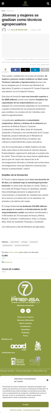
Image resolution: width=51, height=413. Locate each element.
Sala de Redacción (19, 30)
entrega (24, 242)
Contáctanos (25, 326)
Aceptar (26, 404)
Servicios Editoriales (25, 320)
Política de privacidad (23, 371)
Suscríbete (25, 329)
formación (33, 242)
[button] (47, 380)
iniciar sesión (14, 252)
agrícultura (15, 242)
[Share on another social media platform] (44, 70)
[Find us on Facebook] (22, 311)
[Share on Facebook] (15, 70)
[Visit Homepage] (25, 3)
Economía (10, 11)
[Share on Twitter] (25, 70)
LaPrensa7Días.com (40, 371)
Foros (25, 336)
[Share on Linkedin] (35, 70)
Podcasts (25, 333)
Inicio (3, 11)
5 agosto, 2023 (36, 30)
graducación (7, 245)
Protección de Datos (7, 371)
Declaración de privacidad (31, 410)
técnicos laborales (22, 245)
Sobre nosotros (25, 323)
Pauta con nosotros (26, 317)
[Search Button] (48, 3)
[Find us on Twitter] (28, 311)
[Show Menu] (3, 3)
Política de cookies (16, 410)
